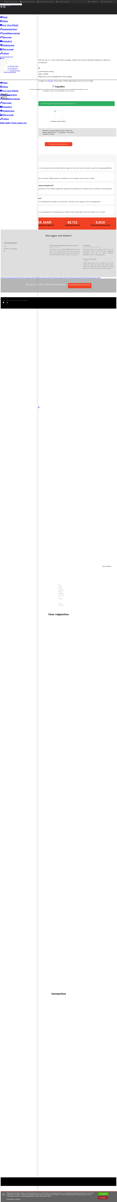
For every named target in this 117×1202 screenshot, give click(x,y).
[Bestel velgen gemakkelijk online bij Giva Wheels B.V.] (3, 304)
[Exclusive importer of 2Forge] (60, 277)
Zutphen (60, 598)
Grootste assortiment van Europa (28, 1)
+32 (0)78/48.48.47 (94, 1)
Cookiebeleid (17, 1199)
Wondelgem (61, 605)
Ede (59, 585)
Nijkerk (60, 591)
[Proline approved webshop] (43, 277)
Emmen (60, 586)
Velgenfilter (62, 132)
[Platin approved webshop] (76, 277)
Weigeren (103, 1197)
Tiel (59, 596)
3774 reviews (14, 248)
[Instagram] (2, 58)
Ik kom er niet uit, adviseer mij (59, 144)
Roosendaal (61, 595)
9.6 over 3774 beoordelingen (63, 1)
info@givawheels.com (10, 72)
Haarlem (60, 588)
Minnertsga (61, 590)
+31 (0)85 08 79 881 (107, 1)
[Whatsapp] (3, 58)
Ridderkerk (61, 593)
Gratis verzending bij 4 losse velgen (46, 1)
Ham (59, 603)
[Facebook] (1, 58)
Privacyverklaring (10, 1199)
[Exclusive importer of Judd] (92, 277)
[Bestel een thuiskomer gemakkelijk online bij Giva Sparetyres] (7, 304)
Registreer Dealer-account (80, 284)
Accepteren (103, 1194)
